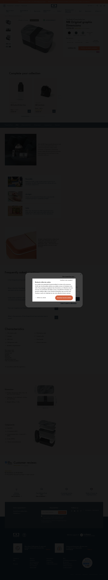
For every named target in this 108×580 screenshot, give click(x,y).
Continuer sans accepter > (66, 280)
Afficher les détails (41, 297)
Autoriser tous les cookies (64, 297)
